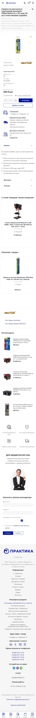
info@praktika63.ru (18, 678)
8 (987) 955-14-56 (18, 659)
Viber (17, 668)
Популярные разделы (18, 600)
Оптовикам (18, 584)
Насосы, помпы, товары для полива (18, 614)
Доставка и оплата (18, 581)
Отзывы (18, 576)
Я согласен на (17, 527)
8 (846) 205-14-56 (18, 653)
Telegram (14, 668)
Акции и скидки (18, 587)
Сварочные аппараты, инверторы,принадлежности (18, 625)
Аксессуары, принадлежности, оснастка (18, 603)
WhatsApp (21, 668)
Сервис (18, 592)
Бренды (18, 590)
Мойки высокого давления (18, 611)
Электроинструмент (18, 606)
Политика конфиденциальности (18, 699)
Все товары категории (12, 320)
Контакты (18, 595)
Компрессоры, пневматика (18, 608)
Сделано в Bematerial (18, 705)
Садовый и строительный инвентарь (18, 629)
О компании (18, 573)
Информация (18, 570)
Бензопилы (18, 619)
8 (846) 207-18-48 (18, 657)
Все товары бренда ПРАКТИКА (15, 324)
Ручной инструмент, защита (18, 616)
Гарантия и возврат (18, 579)
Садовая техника (18, 622)
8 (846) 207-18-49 (18, 655)
